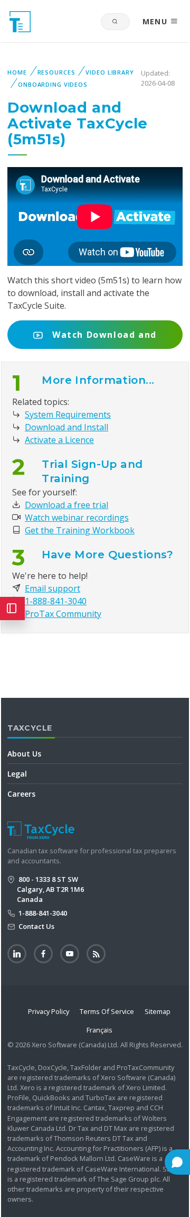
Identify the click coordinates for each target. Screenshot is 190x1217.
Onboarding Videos (53, 84)
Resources (56, 72)
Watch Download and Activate (102, 339)
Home (17, 72)
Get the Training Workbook (80, 530)
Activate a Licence (59, 440)
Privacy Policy (48, 1011)
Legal (17, 774)
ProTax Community (63, 614)
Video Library (110, 72)
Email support (52, 588)
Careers (21, 794)
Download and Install (66, 427)
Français (99, 1030)
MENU (156, 21)
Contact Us (35, 926)
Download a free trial (66, 505)
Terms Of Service (107, 1011)
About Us (24, 754)
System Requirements (68, 414)
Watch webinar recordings (77, 517)
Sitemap (157, 1011)
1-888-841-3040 (56, 601)
